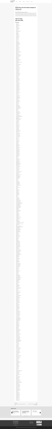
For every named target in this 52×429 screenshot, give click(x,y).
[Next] (40, 412)
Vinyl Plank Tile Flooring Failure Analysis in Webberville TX (33, 404)
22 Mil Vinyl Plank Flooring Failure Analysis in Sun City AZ (20, 404)
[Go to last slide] (11, 412)
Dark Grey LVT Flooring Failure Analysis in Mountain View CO (15, 412)
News (31, 1)
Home (16, 1)
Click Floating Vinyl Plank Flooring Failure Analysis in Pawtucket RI (25, 412)
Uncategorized (16, 6)
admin (16, 10)
